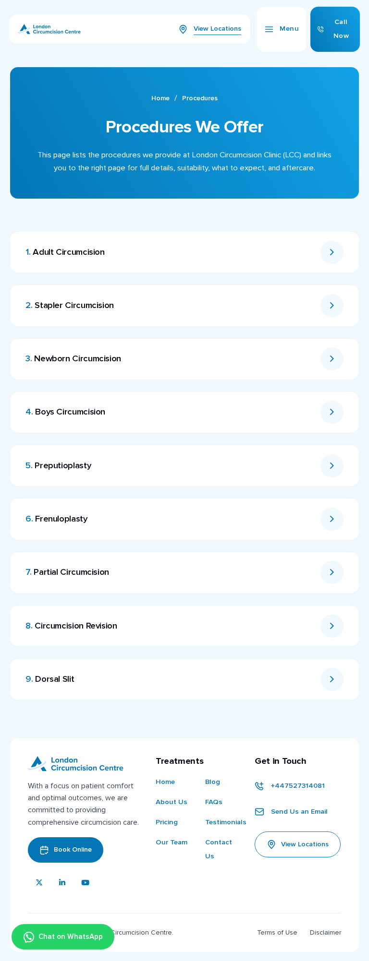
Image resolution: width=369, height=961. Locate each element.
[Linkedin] (62, 883)
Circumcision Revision (71, 625)
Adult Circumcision (64, 252)
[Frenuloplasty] (332, 519)
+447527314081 (298, 786)
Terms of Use (277, 932)
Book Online (73, 849)
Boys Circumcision (65, 411)
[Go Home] (49, 31)
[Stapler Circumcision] (332, 305)
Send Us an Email (299, 811)
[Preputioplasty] (332, 465)
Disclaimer (325, 932)
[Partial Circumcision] (332, 572)
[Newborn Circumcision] (332, 358)
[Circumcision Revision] (332, 626)
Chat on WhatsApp (70, 936)
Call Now (341, 29)
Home (160, 98)
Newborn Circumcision (73, 358)
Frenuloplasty (56, 518)
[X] (39, 883)
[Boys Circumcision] (332, 412)
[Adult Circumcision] (332, 252)
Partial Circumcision (67, 572)
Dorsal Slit (49, 679)
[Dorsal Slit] (332, 679)
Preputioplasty (58, 465)
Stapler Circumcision (69, 305)
